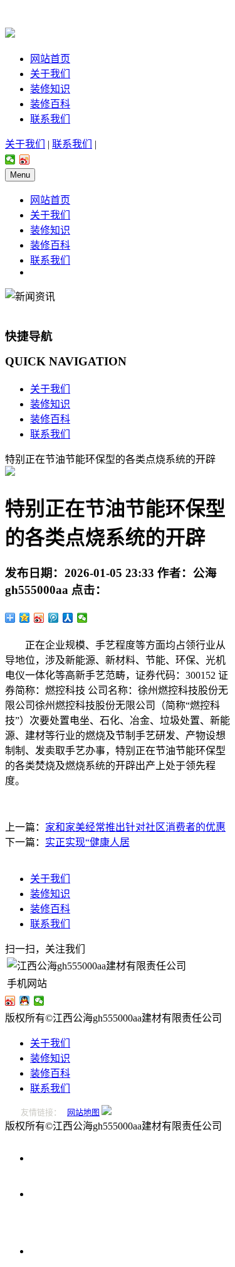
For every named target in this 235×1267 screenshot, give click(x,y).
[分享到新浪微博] (24, 159)
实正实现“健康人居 (87, 842)
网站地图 (83, 1112)
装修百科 (50, 104)
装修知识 (50, 89)
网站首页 (50, 58)
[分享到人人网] (68, 618)
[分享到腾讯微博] (53, 618)
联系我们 (50, 119)
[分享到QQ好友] (24, 1001)
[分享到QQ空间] (24, 618)
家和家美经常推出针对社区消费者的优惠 (135, 827)
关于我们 (50, 73)
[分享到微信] (10, 159)
